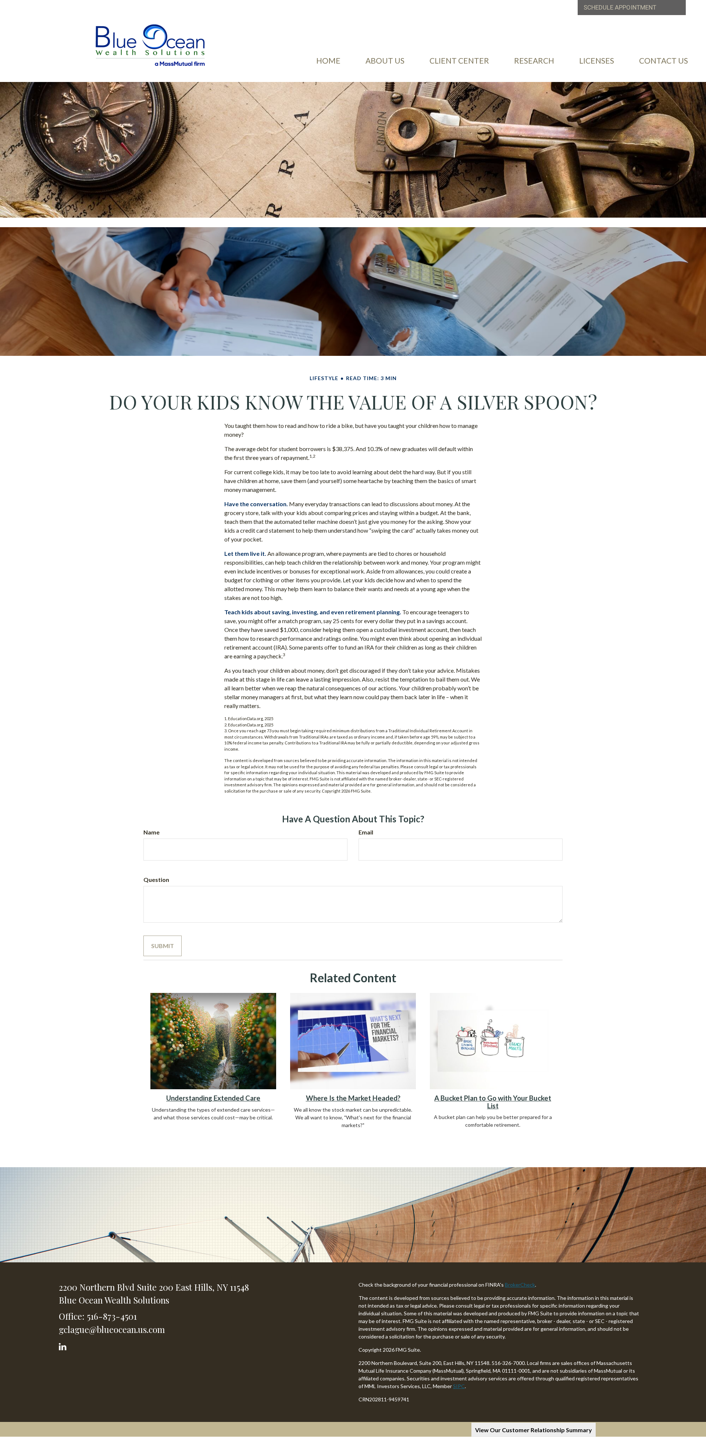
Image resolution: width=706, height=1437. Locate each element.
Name (151, 832)
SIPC (459, 1386)
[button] (385, 61)
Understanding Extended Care (213, 1098)
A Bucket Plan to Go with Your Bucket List (492, 1102)
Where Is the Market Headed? (353, 1098)
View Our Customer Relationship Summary (533, 1429)
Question (156, 879)
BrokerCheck (520, 1284)
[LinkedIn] (64, 1345)
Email (366, 832)
